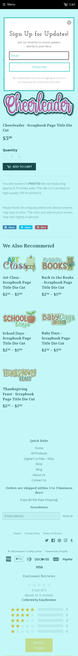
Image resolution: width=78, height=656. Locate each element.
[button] (69, 22)
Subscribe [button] (39, 67)
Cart (72, 4)
